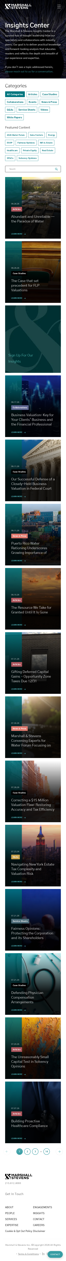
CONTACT (38, 1219)
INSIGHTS (39, 1213)
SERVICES (11, 1219)
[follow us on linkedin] (43, 1253)
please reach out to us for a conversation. (29, 71)
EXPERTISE (11, 1225)
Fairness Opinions (26, 142)
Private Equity (30, 150)
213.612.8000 (13, 1183)
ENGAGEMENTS (42, 1207)
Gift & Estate (46, 142)
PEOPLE (10, 1213)
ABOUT (9, 1207)
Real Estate (47, 150)
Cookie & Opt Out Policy (18, 1231)
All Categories (15, 94)
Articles (32, 94)
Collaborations (15, 102)
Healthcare (12, 150)
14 (46, 1151)
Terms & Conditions (28, 1253)
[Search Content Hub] (56, 169)
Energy (51, 135)
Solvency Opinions (28, 158)
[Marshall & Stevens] (15, 6)
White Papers (14, 117)
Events (33, 102)
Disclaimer (39, 1231)
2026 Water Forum (16, 135)
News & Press (49, 102)
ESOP (9, 142)
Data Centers (36, 135)
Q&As (10, 109)
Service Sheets (26, 109)
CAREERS (39, 1225)
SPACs (10, 158)
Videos (44, 109)
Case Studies (49, 94)
